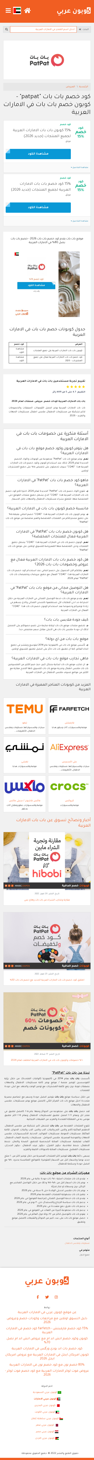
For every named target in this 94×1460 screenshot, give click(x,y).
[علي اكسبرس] (69, 748)
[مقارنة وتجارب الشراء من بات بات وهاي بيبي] (47, 861)
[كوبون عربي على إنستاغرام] (56, 1297)
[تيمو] (25, 709)
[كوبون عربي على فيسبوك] (38, 1297)
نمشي (24, 762)
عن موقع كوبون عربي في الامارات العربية (47, 1312)
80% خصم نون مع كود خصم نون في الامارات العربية (47, 1365)
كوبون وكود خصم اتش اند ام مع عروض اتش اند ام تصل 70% (47, 1341)
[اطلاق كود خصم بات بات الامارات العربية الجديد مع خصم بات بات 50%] (47, 941)
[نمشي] (25, 748)
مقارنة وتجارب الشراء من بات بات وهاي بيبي (47, 900)
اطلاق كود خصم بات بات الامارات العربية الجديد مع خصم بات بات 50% (47, 980)
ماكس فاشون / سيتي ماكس (24, 801)
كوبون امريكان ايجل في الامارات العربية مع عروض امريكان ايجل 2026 (47, 1357)
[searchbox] (43, 29)
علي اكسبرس (69, 762)
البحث (85, 29)
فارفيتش (69, 723)
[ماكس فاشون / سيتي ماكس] (25, 787)
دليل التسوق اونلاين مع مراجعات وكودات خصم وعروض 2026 (47, 1320)
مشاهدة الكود (38, 154)
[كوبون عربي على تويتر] (47, 1297)
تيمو (24, 723)
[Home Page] (47, 1282)
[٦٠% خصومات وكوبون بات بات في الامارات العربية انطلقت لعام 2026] (47, 1021)
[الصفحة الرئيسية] (74, 11)
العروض (71, 86)
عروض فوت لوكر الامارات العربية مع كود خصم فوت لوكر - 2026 (47, 1373)
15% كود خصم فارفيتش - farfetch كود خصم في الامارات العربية (47, 1331)
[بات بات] (47, 60)
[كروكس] (69, 787)
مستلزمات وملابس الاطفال (77, 1243)
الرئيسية (83, 86)
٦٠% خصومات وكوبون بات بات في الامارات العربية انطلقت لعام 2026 (47, 1060)
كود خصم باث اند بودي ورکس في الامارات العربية (47, 1349)
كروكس (69, 801)
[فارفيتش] (69, 709)
